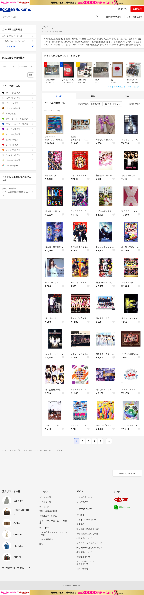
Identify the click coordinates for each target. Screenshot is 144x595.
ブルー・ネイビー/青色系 (16, 124)
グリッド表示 (113, 103)
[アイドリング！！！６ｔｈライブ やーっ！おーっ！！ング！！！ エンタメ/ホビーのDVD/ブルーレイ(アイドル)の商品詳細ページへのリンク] (131, 267)
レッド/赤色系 (11, 144)
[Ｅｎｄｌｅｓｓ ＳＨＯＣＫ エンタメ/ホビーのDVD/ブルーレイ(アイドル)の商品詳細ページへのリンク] (131, 374)
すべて (59, 96)
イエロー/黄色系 (12, 134)
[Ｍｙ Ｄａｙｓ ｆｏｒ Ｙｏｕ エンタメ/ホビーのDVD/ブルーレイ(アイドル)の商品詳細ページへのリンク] (54, 267)
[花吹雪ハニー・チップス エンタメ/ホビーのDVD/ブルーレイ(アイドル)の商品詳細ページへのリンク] (105, 160)
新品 (93, 96)
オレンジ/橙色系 (12, 150)
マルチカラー (11, 165)
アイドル (11, 46)
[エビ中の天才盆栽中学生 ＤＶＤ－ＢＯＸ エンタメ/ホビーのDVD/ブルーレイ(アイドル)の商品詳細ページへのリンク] (105, 196)
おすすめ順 (96, 103)
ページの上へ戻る (127, 473)
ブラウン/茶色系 (12, 108)
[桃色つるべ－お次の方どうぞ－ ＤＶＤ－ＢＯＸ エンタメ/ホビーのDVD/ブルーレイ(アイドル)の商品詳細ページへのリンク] (105, 267)
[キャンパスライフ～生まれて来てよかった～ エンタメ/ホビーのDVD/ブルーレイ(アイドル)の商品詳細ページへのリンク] (80, 303)
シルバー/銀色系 (12, 155)
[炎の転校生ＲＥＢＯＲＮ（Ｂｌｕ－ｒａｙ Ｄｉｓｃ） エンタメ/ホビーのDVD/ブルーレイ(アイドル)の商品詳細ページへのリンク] (80, 232)
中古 (127, 96)
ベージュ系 (10, 113)
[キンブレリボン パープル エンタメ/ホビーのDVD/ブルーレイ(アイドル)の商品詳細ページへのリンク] (105, 124)
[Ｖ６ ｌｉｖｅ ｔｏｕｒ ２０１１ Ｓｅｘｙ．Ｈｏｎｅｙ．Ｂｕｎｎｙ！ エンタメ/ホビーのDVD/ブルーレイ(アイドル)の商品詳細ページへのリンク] (54, 410)
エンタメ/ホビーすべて (12, 35)
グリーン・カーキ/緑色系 (16, 118)
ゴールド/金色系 (12, 160)
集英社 (73, 136)
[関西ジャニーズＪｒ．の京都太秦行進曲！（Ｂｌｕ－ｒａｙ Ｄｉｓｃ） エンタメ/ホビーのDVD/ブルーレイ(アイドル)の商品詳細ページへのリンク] (80, 267)
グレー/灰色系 (11, 103)
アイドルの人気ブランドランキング (124, 86)
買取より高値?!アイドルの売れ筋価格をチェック (16, 191)
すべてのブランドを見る (13, 567)
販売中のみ (84, 103)
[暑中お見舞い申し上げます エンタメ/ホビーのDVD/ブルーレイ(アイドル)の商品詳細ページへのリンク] (54, 374)
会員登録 (137, 9)
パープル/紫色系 (12, 129)
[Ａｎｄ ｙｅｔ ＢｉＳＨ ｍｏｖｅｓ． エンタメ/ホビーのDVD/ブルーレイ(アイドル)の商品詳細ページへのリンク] (54, 339)
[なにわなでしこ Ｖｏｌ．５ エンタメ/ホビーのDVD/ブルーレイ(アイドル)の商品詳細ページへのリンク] (54, 160)
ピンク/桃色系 (11, 139)
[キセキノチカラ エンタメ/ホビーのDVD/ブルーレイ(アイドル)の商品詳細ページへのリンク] (131, 160)
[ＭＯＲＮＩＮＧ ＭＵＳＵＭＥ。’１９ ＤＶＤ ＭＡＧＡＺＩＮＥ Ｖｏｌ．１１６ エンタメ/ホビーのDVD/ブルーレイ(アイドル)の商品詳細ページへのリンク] (105, 339)
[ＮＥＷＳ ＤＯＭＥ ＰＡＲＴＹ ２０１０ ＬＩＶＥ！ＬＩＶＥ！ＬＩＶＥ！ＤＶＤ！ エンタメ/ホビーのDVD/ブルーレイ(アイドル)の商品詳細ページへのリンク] (80, 410)
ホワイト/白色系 (12, 98)
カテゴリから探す (114, 16)
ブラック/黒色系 (12, 92)
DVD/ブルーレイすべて (14, 41)
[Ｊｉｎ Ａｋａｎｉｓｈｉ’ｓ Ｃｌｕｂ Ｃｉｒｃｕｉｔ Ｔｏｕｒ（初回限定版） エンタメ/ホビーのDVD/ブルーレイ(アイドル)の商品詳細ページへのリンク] (131, 303)
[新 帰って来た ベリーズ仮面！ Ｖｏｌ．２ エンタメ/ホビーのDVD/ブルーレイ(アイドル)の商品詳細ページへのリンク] (131, 232)
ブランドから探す (134, 16)
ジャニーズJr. (50, 136)
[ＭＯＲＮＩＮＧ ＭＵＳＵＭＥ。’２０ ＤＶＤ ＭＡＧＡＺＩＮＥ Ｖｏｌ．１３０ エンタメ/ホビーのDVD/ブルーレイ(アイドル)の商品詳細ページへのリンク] (105, 303)
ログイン (122, 9)
